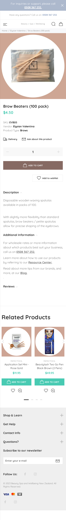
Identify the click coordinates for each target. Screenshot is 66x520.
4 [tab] (41, 399)
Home (4, 30)
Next (63, 341)
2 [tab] (32, 399)
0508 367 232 (49, 14)
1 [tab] (26, 399)
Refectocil (16, 361)
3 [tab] (37, 399)
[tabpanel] (16, 357)
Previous (3, 341)
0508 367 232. (33, 7)
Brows (24, 130)
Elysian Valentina (17, 30)
